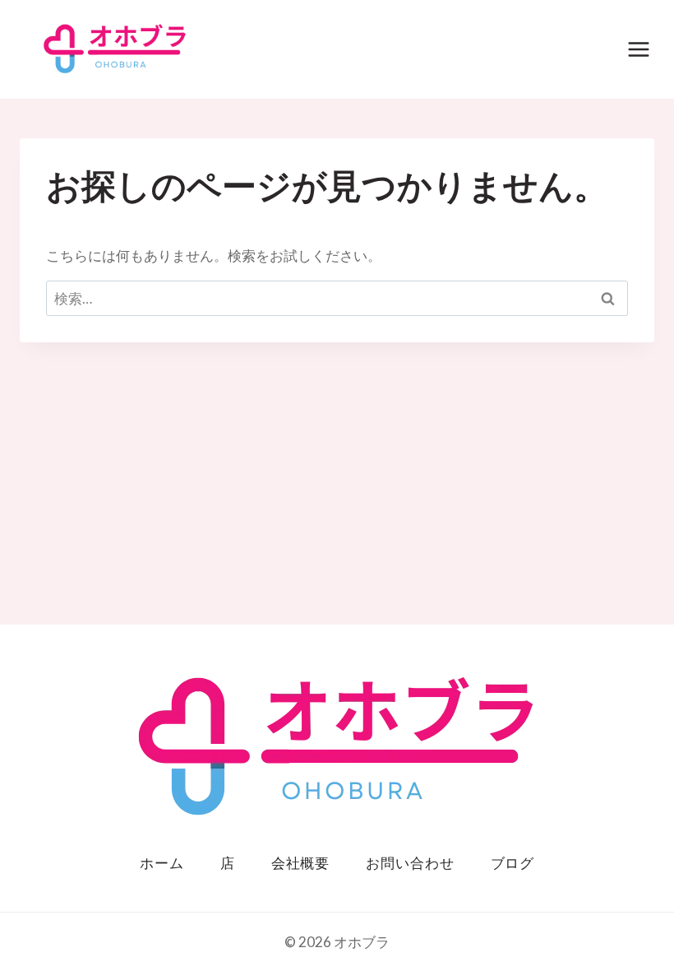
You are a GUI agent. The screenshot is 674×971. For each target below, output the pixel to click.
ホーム (162, 863)
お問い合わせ (410, 863)
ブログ (513, 863)
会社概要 (300, 863)
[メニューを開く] (638, 49)
